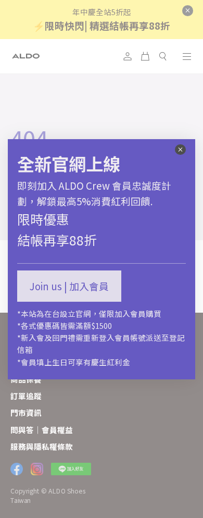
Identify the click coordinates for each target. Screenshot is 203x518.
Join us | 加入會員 (69, 286)
